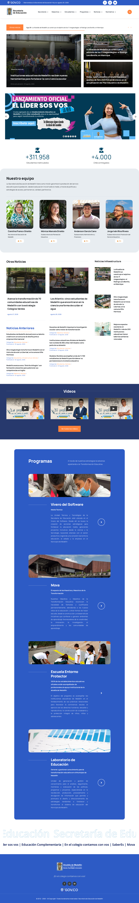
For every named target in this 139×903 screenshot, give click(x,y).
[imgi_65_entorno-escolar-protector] (69, 642)
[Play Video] (25, 408)
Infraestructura (27, 358)
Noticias (24, 342)
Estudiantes (18, 342)
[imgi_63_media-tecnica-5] (69, 475)
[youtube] (115, 3)
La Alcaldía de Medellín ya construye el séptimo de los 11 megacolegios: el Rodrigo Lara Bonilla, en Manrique (106, 52)
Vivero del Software (67, 504)
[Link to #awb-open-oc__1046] (130, 12)
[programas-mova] (69, 555)
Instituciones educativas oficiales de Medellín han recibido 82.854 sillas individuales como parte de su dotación (67, 342)
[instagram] (110, 3)
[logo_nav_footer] (69, 863)
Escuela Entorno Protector (64, 673)
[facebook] (105, 3)
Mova (55, 585)
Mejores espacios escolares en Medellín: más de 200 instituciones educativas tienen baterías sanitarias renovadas (122, 331)
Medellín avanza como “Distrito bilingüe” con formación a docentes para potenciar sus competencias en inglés (24, 367)
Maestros (17, 373)
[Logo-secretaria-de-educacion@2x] (16, 8)
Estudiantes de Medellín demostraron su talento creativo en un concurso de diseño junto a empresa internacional (25, 336)
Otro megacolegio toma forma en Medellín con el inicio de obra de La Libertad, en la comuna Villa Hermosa (25, 352)
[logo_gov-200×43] (69, 888)
